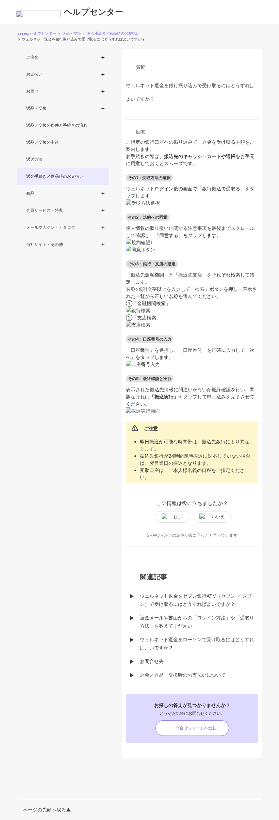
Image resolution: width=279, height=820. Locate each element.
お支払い (34, 74)
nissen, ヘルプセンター (36, 33)
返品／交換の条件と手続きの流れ (56, 125)
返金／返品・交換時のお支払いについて (183, 675)
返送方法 (34, 159)
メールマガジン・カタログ (50, 227)
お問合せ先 (152, 661)
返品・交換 (71, 33)
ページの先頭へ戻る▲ (47, 810)
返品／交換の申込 (42, 142)
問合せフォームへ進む (196, 727)
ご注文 (32, 57)
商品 (30, 193)
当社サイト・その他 (44, 244)
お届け (32, 91)
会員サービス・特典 (44, 210)
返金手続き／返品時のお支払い (113, 33)
